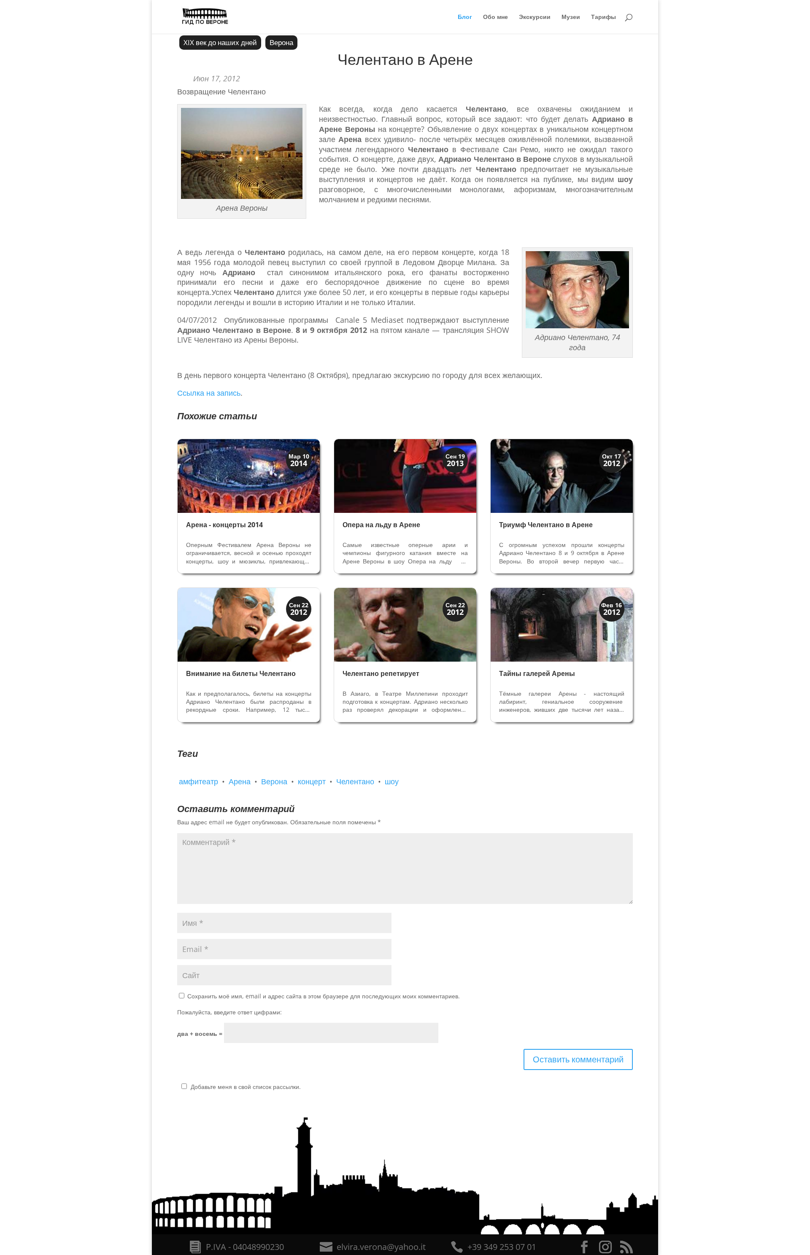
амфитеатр (198, 781)
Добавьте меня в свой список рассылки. (246, 1087)
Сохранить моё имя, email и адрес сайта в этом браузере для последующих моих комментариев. (323, 996)
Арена (240, 781)
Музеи (571, 17)
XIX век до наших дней (220, 42)
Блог (465, 17)
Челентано (355, 781)
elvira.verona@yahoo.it (381, 1246)
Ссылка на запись (208, 393)
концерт (312, 781)
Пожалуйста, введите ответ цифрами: (229, 1012)
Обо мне (495, 17)
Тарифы (603, 17)
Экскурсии (535, 17)
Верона (281, 42)
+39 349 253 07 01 (501, 1246)
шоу (392, 781)
